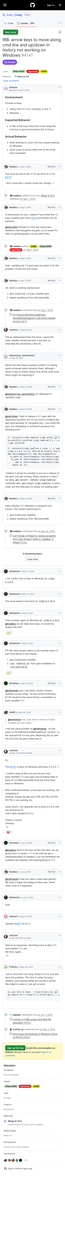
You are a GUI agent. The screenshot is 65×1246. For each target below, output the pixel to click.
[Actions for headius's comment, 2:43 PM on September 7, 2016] (59, 207)
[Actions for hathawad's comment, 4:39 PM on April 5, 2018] (59, 613)
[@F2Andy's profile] (6, 967)
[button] (56, 438)
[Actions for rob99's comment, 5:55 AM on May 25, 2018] (59, 712)
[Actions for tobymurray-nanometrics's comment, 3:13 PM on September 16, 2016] (59, 355)
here (33, 217)
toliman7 (13, 916)
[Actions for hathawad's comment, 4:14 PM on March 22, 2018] (59, 594)
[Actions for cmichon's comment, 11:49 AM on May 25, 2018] (59, 750)
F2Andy (13, 966)
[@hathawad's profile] (6, 571)
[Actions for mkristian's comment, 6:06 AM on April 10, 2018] (59, 683)
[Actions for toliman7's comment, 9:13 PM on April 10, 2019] (59, 916)
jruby (9, 14)
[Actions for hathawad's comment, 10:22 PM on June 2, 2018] (59, 897)
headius (13, 166)
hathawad (14, 571)
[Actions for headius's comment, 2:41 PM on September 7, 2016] (59, 166)
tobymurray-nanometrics (22, 355)
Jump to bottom (11, 80)
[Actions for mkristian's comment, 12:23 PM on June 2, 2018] (59, 843)
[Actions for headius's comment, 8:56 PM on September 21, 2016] (59, 387)
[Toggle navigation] (5, 5)
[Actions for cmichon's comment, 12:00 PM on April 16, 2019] (59, 935)
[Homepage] (32, 5)
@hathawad (11, 690)
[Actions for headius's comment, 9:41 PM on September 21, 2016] (59, 409)
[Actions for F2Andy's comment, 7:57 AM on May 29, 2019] (59, 967)
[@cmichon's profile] (6, 330)
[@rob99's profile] (6, 712)
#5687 (17, 923)
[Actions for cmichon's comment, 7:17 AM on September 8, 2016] (59, 330)
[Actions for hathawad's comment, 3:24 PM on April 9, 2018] (59, 643)
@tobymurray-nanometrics (20, 394)
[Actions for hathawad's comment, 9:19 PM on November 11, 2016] (59, 571)
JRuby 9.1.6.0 (47, 195)
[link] (15, 195)
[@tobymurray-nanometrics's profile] (6, 357)
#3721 (8, 177)
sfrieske (13, 87)
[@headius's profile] (6, 167)
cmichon (13, 329)
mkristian (13, 683)
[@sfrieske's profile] (6, 88)
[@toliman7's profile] (6, 916)
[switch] (8, 633)
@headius (10, 623)
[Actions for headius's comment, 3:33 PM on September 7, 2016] (59, 280)
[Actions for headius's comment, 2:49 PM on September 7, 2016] (59, 258)
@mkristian (11, 227)
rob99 (12, 712)
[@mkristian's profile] (6, 683)
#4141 (13, 766)
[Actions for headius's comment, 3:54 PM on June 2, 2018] (59, 872)
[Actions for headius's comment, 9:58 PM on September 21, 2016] (59, 498)
